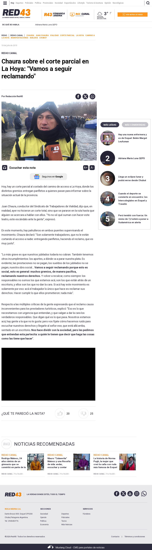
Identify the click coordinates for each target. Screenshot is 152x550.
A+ (86, 167)
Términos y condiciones (134, 536)
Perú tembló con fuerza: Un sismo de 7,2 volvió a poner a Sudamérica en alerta (133, 219)
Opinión (43, 517)
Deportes (65, 514)
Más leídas (109, 124)
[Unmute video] (48, 374)
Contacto (115, 536)
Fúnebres (86, 514)
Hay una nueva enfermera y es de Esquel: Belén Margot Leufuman (132, 138)
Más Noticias (66, 525)
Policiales (65, 517)
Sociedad (44, 514)
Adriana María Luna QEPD (43, 24)
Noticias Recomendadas (44, 444)
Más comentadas (135, 124)
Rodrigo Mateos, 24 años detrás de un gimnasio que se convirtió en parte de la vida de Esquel (13, 464)
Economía (44, 525)
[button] (77, 96)
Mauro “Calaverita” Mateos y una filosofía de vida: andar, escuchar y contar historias (59, 464)
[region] (124, 52)
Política (43, 521)
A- (92, 167)
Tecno (63, 521)
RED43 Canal (9, 53)
